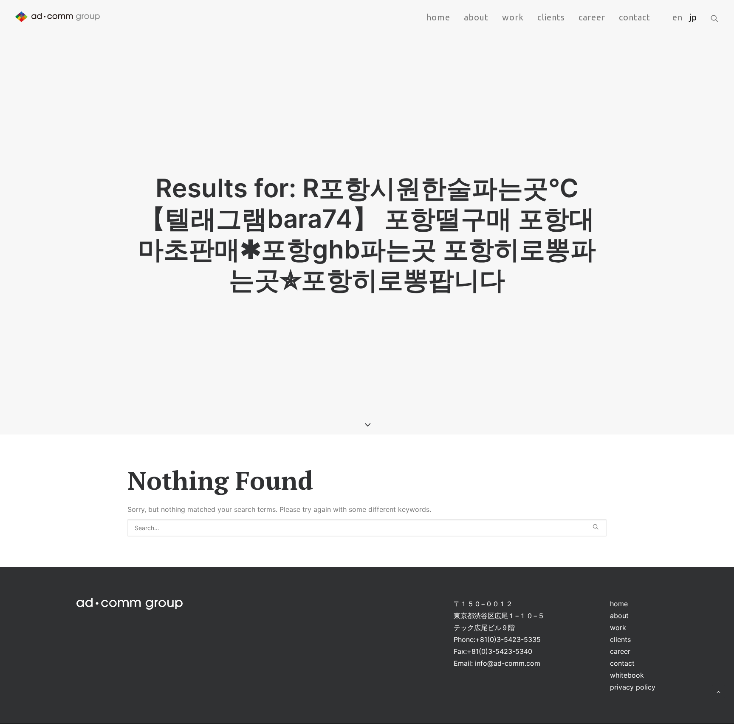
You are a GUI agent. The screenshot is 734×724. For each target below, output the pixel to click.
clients (551, 17)
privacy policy (632, 687)
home (438, 17)
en (677, 17)
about (476, 17)
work (513, 17)
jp (693, 17)
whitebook (627, 675)
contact (634, 17)
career (592, 17)
